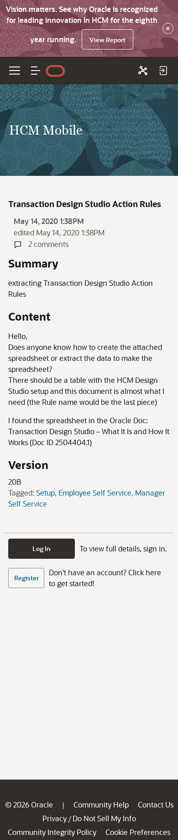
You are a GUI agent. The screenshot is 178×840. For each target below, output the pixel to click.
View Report (107, 39)
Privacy (54, 818)
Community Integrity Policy (52, 832)
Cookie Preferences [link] (137, 832)
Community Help (101, 804)
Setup (45, 492)
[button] (36, 70)
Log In (41, 548)
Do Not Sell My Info (104, 818)
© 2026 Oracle (29, 804)
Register (26, 577)
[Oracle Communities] (142, 70)
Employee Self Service (94, 492)
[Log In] (163, 70)
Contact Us (155, 804)
